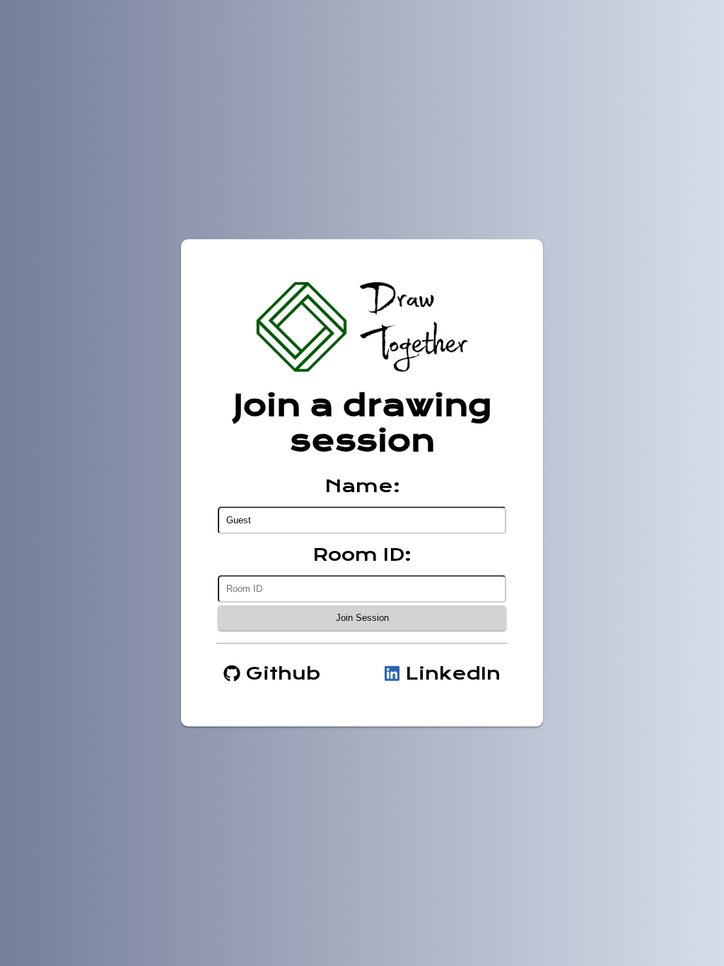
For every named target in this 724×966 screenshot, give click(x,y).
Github (280, 674)
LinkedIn (450, 674)
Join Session (362, 618)
